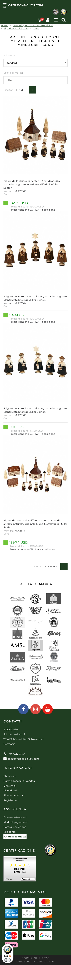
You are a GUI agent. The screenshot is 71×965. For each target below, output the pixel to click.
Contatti (12, 721)
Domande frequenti (15, 817)
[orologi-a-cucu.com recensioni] (19, 870)
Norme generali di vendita (19, 780)
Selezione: (9, 55)
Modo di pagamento (15, 822)
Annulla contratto (15, 836)
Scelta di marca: (13, 72)
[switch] (7, 960)
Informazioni (17, 768)
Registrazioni (11, 800)
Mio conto (9, 831)
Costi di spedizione (14, 827)
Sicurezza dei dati (13, 795)
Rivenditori (10, 790)
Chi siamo (9, 776)
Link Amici (9, 785)
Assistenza (14, 809)
